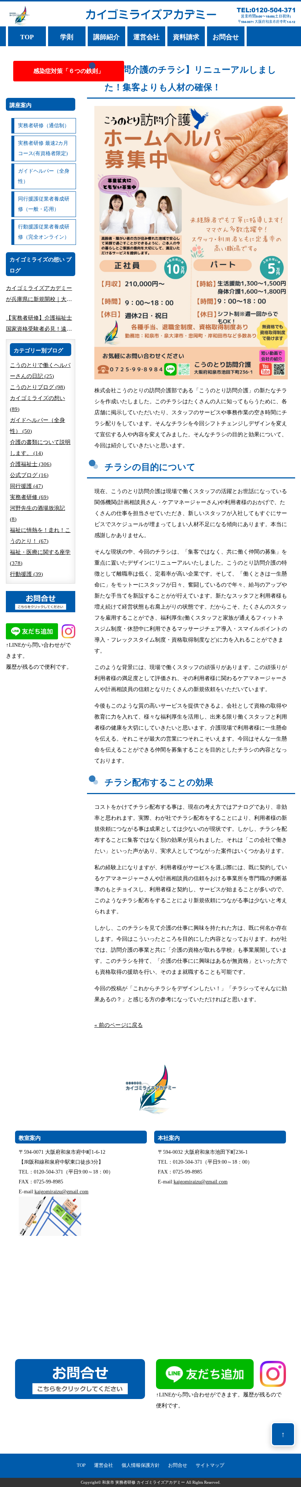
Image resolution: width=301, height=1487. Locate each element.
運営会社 (146, 37)
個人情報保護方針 (141, 1465)
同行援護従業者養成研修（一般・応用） (43, 204)
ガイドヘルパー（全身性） (43, 176)
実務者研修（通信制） (43, 125)
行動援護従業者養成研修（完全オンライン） (43, 232)
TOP (27, 37)
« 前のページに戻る (118, 1025)
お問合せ (226, 37)
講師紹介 (106, 37)
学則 (66, 37)
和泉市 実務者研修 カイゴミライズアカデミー (143, 1482)
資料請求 (186, 37)
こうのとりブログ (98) (37, 387)
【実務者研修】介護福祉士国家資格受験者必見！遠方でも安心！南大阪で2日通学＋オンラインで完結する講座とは (40, 324)
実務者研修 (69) (29, 497)
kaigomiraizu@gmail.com (61, 1191)
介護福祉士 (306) (30, 464)
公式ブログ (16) (29, 475)
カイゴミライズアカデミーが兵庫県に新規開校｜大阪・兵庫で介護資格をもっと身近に (39, 295)
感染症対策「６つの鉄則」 (68, 71)
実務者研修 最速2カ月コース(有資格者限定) (43, 148)
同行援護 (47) (26, 486)
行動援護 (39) (26, 574)
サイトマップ (210, 1465)
